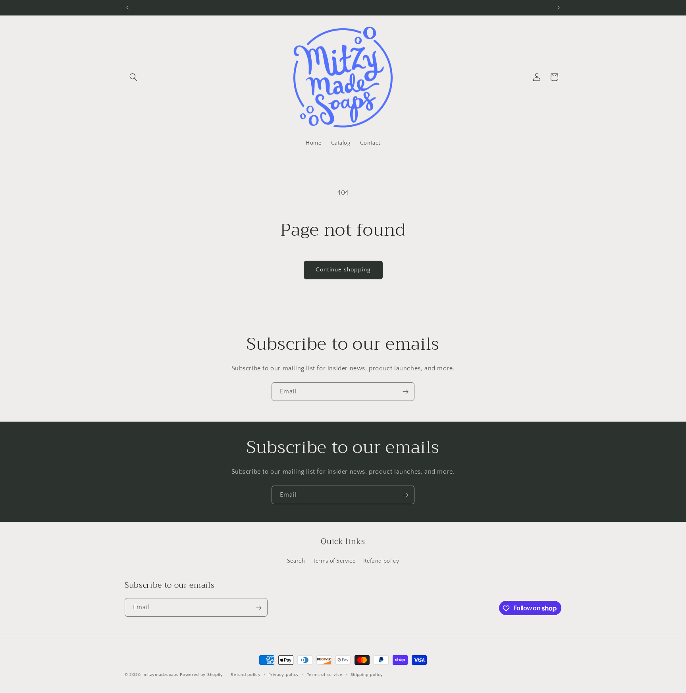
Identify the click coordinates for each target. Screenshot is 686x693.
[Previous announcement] (127, 7)
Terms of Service (334, 561)
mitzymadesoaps (161, 674)
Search (296, 561)
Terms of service (325, 674)
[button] (133, 77)
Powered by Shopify (201, 674)
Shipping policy (367, 674)
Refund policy (381, 561)
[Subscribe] (405, 391)
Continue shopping (343, 269)
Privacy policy (283, 674)
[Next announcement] (558, 7)
